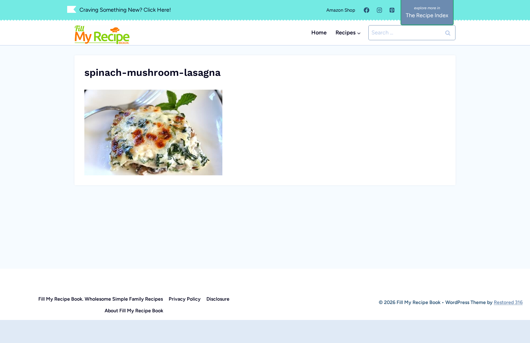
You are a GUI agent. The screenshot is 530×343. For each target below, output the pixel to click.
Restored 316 (508, 302)
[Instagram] (379, 10)
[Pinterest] (392, 10)
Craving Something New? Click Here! (125, 9)
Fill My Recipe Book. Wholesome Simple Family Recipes (100, 299)
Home (319, 32)
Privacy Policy (185, 299)
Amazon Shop (340, 10)
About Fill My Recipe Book (134, 311)
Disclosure (217, 299)
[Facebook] (366, 10)
